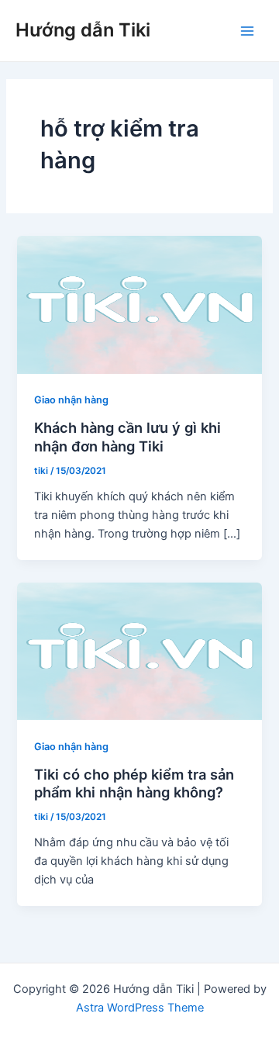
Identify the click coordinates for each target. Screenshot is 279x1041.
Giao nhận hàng (71, 400)
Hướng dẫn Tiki (83, 30)
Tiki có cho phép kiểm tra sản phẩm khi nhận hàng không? (134, 783)
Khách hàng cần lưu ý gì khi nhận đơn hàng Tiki (127, 437)
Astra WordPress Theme (140, 1008)
